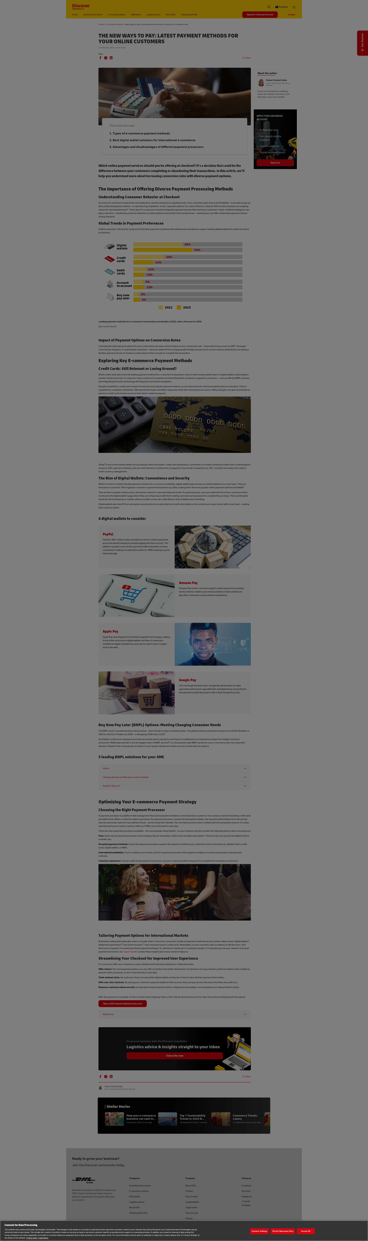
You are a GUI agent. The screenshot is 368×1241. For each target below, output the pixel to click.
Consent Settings (259, 1231)
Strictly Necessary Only (282, 1231)
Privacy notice (32, 1238)
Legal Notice (43, 1238)
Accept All (305, 1231)
